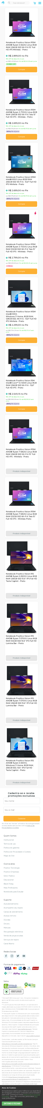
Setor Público (9, 876)
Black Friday (9, 884)
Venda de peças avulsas (13, 936)
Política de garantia (11, 848)
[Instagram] (12, 956)
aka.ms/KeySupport (24, 1029)
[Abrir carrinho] (35, 3)
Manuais (7, 928)
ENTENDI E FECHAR (12, 1103)
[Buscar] (9, 3)
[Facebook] (6, 956)
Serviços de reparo (11, 940)
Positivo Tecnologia (11, 868)
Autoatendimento (11, 904)
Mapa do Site (9, 856)
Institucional (9, 840)
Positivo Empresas (11, 872)
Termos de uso (10, 844)
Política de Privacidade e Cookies (17, 852)
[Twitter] (18, 956)
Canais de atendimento (13, 912)
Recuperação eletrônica (13, 932)
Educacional (9, 880)
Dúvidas (7, 920)
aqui (36, 1096)
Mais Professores (11, 888)
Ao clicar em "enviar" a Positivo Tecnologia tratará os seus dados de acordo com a (20, 826)
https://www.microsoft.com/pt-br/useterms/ (17, 1044)
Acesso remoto (10, 916)
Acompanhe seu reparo (13, 908)
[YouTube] (24, 956)
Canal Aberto (9, 944)
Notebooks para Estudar (14, 892)
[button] (39, 3)
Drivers (6, 924)
